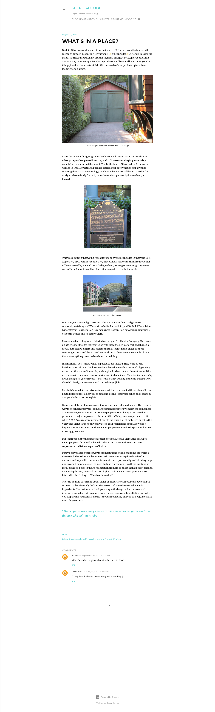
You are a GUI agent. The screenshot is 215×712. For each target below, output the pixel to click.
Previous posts (98, 19)
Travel (107, 539)
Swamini (76, 555)
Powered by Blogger (110, 697)
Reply (75, 565)
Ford (82, 539)
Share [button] (64, 534)
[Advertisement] (107, 657)
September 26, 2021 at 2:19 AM (96, 555)
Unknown (77, 571)
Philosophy (90, 539)
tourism (100, 539)
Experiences (74, 539)
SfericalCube (86, 8)
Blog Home (79, 19)
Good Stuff (132, 19)
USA (113, 539)
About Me (117, 19)
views (118, 539)
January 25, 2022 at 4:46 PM (96, 572)
